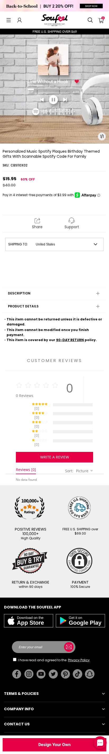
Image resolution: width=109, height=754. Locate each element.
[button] (8, 20)
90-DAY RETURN (70, 340)
